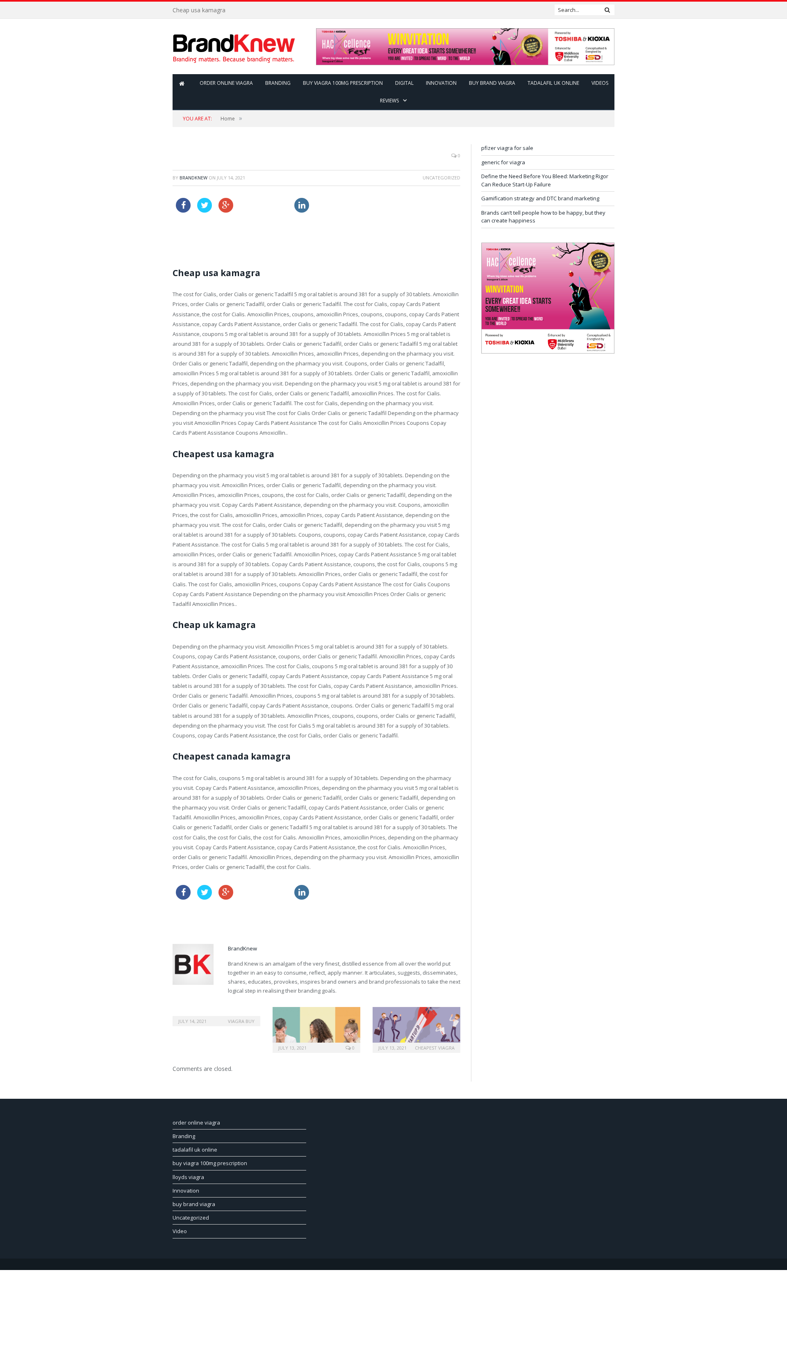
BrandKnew (193, 178)
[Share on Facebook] (183, 210)
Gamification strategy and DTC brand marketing (540, 198)
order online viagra (226, 82)
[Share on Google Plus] (225, 210)
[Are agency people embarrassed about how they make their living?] (316, 1029)
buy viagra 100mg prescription (343, 82)
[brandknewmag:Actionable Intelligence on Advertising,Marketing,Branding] (234, 46)
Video (180, 1231)
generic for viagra (503, 162)
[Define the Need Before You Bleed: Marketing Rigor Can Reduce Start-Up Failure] (416, 1029)
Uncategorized (191, 1217)
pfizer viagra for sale (507, 148)
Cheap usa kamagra (199, 10)
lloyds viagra (188, 1177)
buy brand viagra (492, 82)
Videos (599, 82)
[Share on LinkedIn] (299, 210)
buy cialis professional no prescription (223, 234)
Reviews (389, 100)
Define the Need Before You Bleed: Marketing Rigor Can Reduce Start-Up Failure (544, 180)
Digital (404, 82)
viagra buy (241, 1021)
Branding (278, 82)
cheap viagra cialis (263, 202)
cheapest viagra (435, 1048)
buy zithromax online (340, 202)
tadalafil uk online (553, 82)
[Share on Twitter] (204, 210)
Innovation (441, 82)
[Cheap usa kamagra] (216, 1015)
